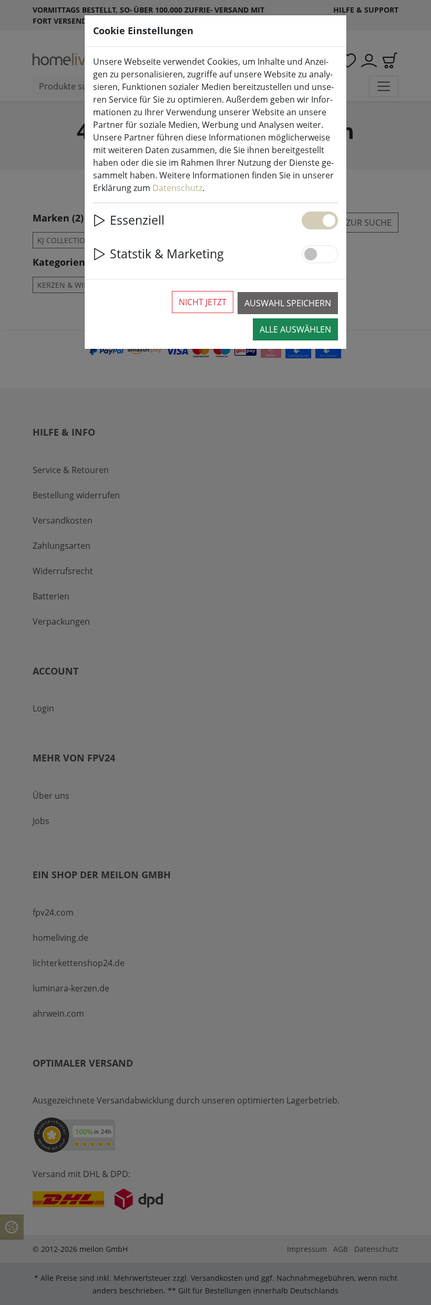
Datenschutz (177, 188)
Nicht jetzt (203, 302)
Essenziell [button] (137, 220)
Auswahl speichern (287, 303)
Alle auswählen (295, 329)
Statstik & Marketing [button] (167, 254)
